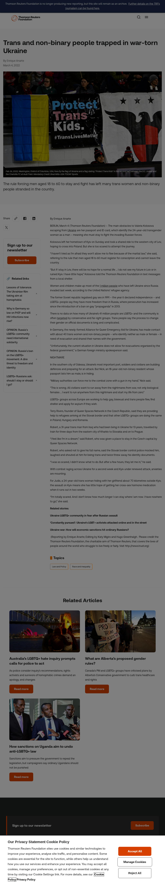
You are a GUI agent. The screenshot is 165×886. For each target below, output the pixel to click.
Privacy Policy (26, 879)
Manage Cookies (134, 861)
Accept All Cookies (134, 851)
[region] (82, 860)
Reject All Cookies (134, 873)
